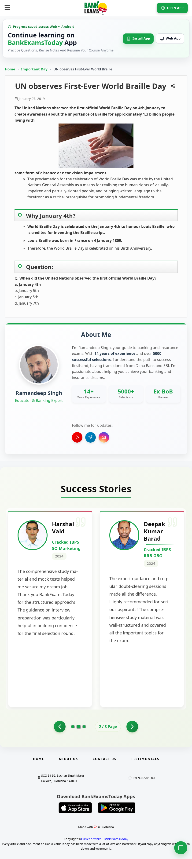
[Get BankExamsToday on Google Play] (116, 807)
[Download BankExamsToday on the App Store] (75, 807)
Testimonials (145, 759)
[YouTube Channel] (77, 437)
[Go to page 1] (60, 726)
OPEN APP (175, 8)
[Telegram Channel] (90, 437)
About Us (68, 759)
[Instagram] (104, 437)
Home (10, 69)
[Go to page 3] (84, 726)
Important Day (34, 69)
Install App (141, 38)
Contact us (104, 759)
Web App (173, 38)
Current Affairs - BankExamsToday (104, 839)
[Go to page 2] (79, 726)
